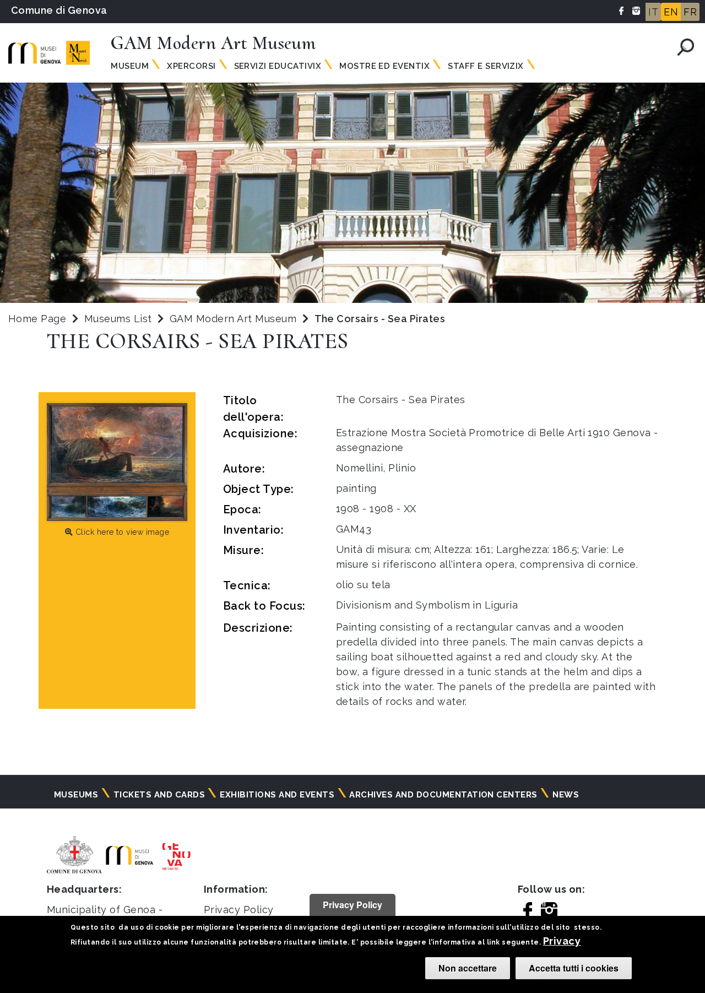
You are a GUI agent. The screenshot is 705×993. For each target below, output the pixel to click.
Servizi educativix (278, 66)
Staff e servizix (486, 66)
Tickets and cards (159, 795)
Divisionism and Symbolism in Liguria (427, 605)
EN (671, 12)
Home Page (37, 318)
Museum (130, 66)
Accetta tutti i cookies (574, 968)
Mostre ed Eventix (384, 66)
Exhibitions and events (277, 795)
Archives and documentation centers (443, 795)
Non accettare (467, 968)
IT (653, 12)
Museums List (118, 318)
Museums (76, 795)
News (565, 795)
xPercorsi (191, 66)
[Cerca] (685, 47)
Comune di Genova (59, 10)
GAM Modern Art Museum (235, 318)
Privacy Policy (239, 909)
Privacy (562, 941)
